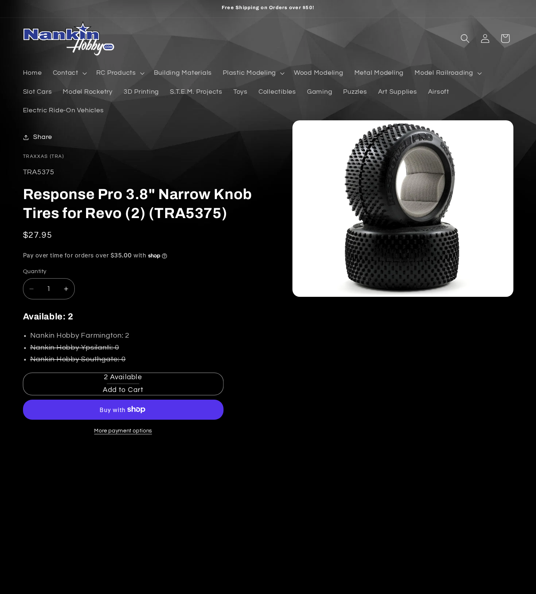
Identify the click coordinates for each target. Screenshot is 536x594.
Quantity (35, 271)
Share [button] (42, 137)
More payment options (123, 431)
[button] (69, 73)
